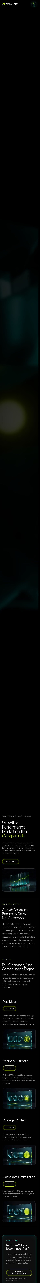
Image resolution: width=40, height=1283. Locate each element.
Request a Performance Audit (19, 1273)
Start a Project (10, 861)
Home (4, 816)
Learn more (10, 1009)
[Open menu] (33, 4)
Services (11, 816)
